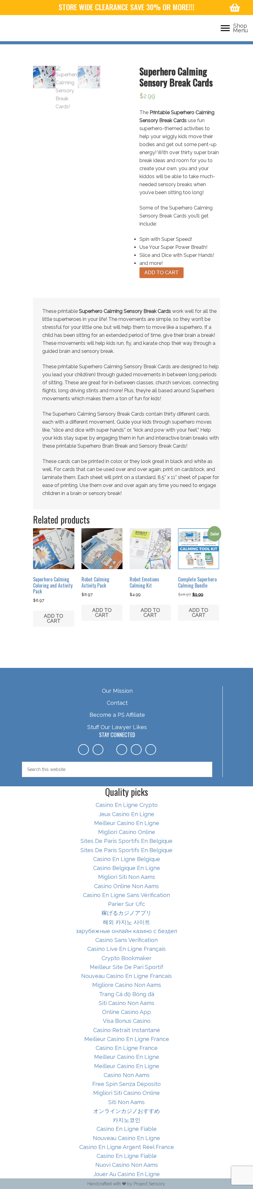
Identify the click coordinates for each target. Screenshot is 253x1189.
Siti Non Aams (126, 1102)
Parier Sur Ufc (126, 904)
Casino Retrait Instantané (126, 1030)
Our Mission (117, 691)
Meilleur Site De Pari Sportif (126, 967)
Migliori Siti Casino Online (126, 1093)
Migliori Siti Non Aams (126, 877)
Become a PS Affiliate (117, 715)
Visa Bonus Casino (127, 1021)
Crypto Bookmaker (126, 958)
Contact (117, 703)
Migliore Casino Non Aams (126, 985)
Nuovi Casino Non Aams (126, 1165)
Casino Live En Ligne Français (126, 949)
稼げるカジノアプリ (126, 913)
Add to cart (161, 272)
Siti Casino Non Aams (126, 1003)
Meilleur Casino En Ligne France (126, 1039)
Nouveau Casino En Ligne (126, 1138)
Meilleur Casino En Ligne (126, 823)
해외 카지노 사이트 (126, 922)
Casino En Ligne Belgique (126, 859)
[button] (225, 28)
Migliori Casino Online (126, 832)
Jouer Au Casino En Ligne (126, 1174)
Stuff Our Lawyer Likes (117, 727)
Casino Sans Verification (126, 940)
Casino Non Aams (127, 1075)
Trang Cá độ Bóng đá (126, 994)
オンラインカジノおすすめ (126, 1111)
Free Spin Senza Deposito (126, 1084)
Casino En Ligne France (127, 1048)
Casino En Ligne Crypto (127, 805)
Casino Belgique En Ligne (126, 868)
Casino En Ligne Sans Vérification (126, 895)
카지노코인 (126, 1120)
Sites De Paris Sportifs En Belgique (126, 841)
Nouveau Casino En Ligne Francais (126, 976)
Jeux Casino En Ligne (126, 814)
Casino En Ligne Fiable (127, 1129)
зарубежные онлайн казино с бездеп (126, 931)
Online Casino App (126, 1012)
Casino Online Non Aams (126, 886)
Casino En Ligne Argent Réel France (126, 1147)
